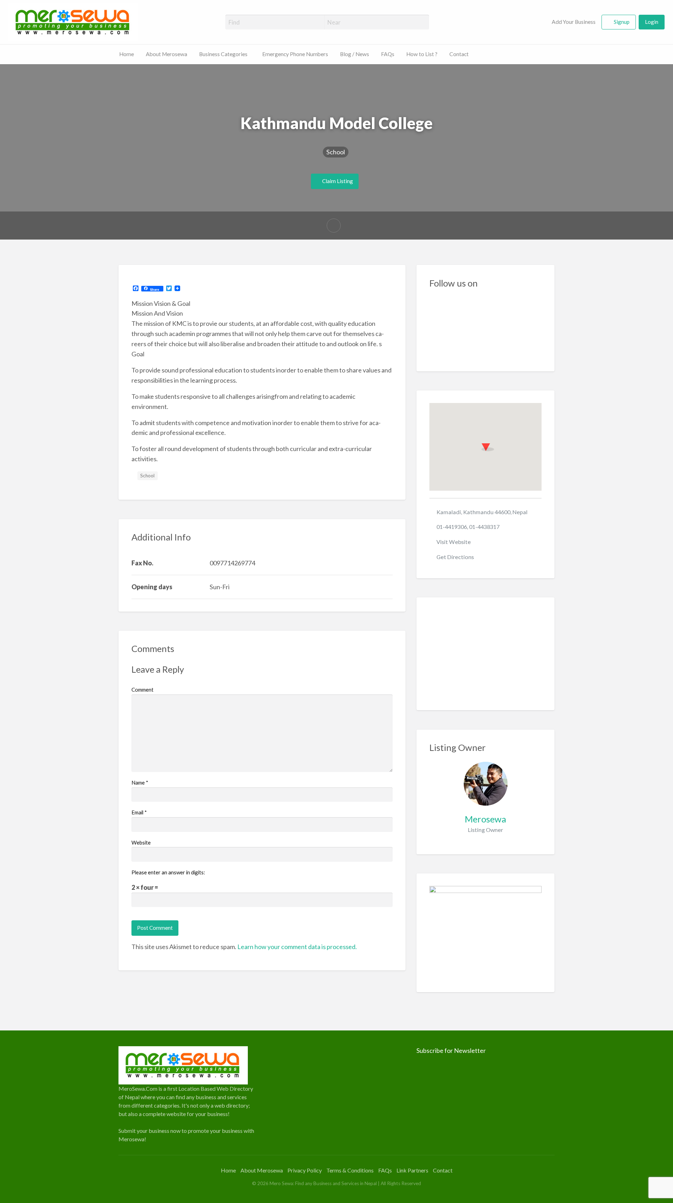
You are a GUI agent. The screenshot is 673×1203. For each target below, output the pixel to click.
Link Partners (412, 1170)
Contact (459, 54)
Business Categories (223, 54)
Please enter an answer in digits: (168, 872)
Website (141, 842)
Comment (142, 689)
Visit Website (453, 541)
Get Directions (455, 556)
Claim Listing (337, 181)
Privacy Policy (304, 1170)
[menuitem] (569, 22)
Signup (622, 22)
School (335, 152)
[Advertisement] (485, 654)
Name (139, 782)
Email (139, 812)
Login (651, 22)
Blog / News (354, 54)
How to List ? (421, 54)
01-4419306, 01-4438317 (467, 526)
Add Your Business (573, 22)
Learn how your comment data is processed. (297, 946)
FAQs (387, 54)
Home (126, 54)
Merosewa (485, 819)
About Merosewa (166, 54)
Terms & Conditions (350, 1170)
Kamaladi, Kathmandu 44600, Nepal (482, 512)
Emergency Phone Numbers (295, 54)
